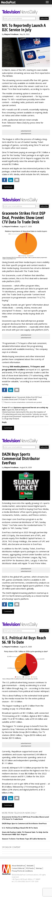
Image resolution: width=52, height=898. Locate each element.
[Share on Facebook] (4, 180)
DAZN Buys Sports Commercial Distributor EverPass (24, 823)
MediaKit (30, 866)
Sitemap (39, 868)
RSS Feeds (30, 868)
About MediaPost (18, 866)
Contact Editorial (18, 868)
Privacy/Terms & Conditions (22, 871)
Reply (4, 422)
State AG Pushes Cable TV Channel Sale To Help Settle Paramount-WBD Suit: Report (25, 833)
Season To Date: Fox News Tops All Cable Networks (24, 839)
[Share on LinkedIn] (10, 180)
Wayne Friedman (11, 34)
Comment (8, 187)
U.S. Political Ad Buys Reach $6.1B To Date (20, 828)
